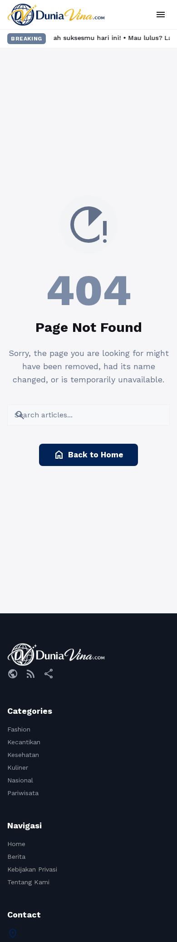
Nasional (20, 780)
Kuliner (17, 767)
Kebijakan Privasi (32, 869)
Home (16, 843)
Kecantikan (23, 742)
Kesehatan (23, 754)
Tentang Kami (28, 882)
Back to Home (88, 454)
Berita (16, 856)
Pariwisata (23, 793)
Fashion (18, 729)
